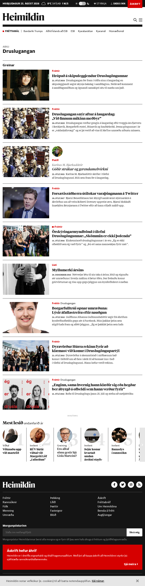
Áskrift (102, 498)
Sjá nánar (98, 581)
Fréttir (7, 498)
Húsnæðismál (116, 31)
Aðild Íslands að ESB (57, 31)
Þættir (54, 506)
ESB (73, 31)
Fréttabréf (104, 502)
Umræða (8, 515)
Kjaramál (101, 31)
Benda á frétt (106, 510)
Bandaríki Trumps (33, 31)
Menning (8, 510)
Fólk (5, 506)
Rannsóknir (10, 502)
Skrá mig (134, 532)
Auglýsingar (105, 515)
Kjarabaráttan (85, 31)
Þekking (55, 498)
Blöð (53, 515)
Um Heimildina (107, 506)
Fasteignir (56, 510)
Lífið (53, 502)
